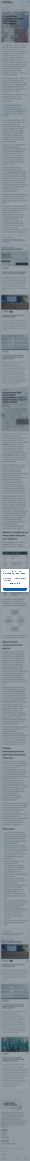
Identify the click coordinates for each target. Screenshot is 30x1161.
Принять (15, 589)
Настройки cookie (15, 583)
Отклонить (15, 585)
